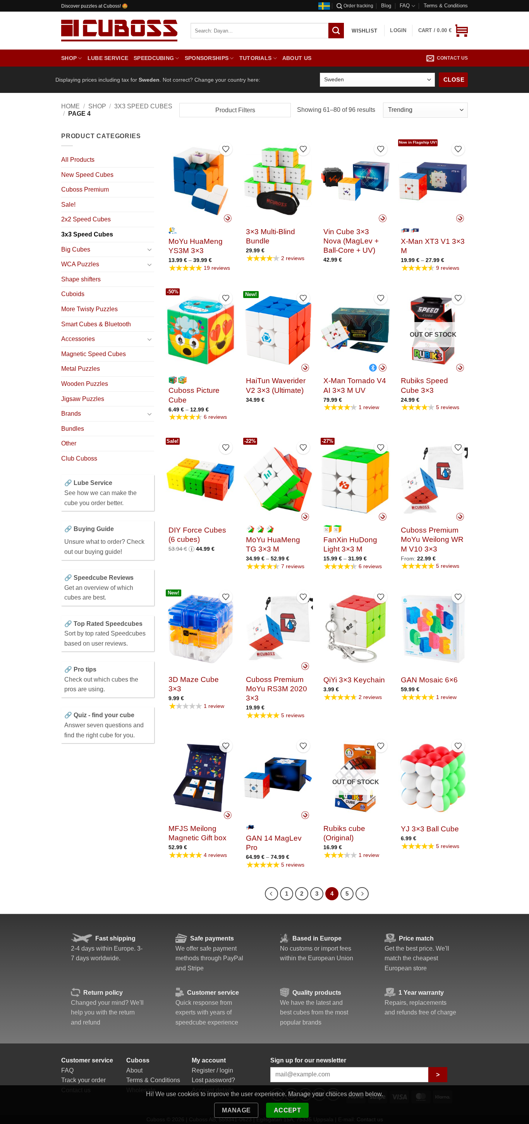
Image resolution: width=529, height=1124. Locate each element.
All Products (77, 159)
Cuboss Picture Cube (194, 395)
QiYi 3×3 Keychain (354, 680)
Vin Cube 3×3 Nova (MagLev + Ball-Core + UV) (351, 241)
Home (70, 106)
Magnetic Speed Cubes (93, 354)
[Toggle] (149, 249)
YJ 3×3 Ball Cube (430, 829)
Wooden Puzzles (84, 383)
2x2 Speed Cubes (86, 219)
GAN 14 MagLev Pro (274, 843)
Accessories (78, 339)
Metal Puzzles (80, 368)
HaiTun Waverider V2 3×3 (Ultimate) (276, 385)
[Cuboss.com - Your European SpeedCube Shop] (119, 30)
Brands (71, 413)
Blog (386, 6)
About (134, 1070)
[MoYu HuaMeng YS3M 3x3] (200, 181)
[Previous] (271, 893)
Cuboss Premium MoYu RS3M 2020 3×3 (276, 688)
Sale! (68, 204)
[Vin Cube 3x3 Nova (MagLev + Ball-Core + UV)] (355, 181)
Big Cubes (75, 249)
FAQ (405, 6)
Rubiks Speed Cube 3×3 (424, 385)
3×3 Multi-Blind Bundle (270, 236)
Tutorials (255, 58)
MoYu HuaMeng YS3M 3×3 (195, 246)
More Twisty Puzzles (89, 309)
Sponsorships (206, 58)
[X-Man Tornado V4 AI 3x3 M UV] (355, 330)
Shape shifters (81, 279)
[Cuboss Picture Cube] (200, 330)
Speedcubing (154, 58)
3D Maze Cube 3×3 (193, 684)
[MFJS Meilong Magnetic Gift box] (200, 778)
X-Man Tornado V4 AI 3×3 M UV (354, 385)
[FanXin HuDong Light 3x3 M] (355, 479)
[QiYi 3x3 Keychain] (355, 629)
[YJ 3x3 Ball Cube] (433, 778)
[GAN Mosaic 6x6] (433, 629)
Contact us (452, 58)
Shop (69, 58)
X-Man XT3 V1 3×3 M (433, 246)
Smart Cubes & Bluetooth (96, 324)
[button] (443, 31)
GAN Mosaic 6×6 (429, 680)
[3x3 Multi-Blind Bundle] (278, 181)
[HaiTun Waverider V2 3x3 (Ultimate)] (278, 330)
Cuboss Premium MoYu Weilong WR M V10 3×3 (432, 539)
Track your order (83, 1080)
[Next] (362, 893)
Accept (287, 1110)
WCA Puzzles (80, 264)
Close (453, 79)
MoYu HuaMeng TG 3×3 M (273, 544)
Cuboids (72, 294)
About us (296, 58)
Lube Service (108, 58)
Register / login (212, 1070)
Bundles (72, 428)
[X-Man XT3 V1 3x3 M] (433, 181)
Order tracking (358, 6)
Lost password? (213, 1080)
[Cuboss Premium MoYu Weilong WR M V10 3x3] (433, 479)
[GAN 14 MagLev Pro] (278, 778)
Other (68, 443)
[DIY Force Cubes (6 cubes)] (200, 479)
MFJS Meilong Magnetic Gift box (197, 833)
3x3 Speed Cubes (143, 106)
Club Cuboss (79, 458)
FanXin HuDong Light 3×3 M (350, 544)
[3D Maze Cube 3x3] (200, 629)
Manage (236, 1110)
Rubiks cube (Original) (344, 833)
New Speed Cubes (87, 174)
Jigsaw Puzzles (82, 399)
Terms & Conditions (446, 6)
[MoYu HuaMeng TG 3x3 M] (278, 479)
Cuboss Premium (85, 189)
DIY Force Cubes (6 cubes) (197, 534)
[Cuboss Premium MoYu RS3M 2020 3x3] (278, 629)
